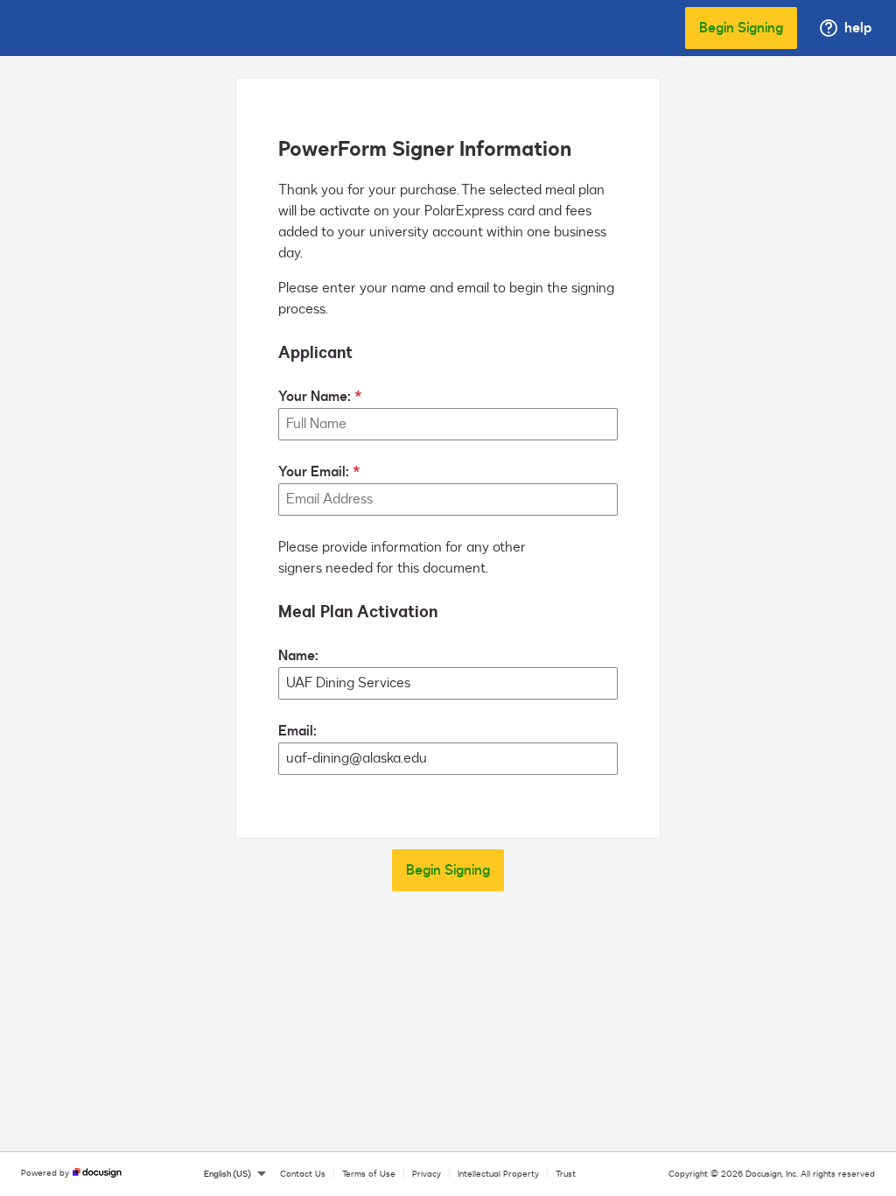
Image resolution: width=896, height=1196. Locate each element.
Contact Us (303, 1174)
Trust (566, 1174)
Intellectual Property (498, 1174)
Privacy (426, 1174)
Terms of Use (369, 1174)
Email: (297, 731)
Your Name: (314, 397)
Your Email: (313, 472)
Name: (298, 656)
